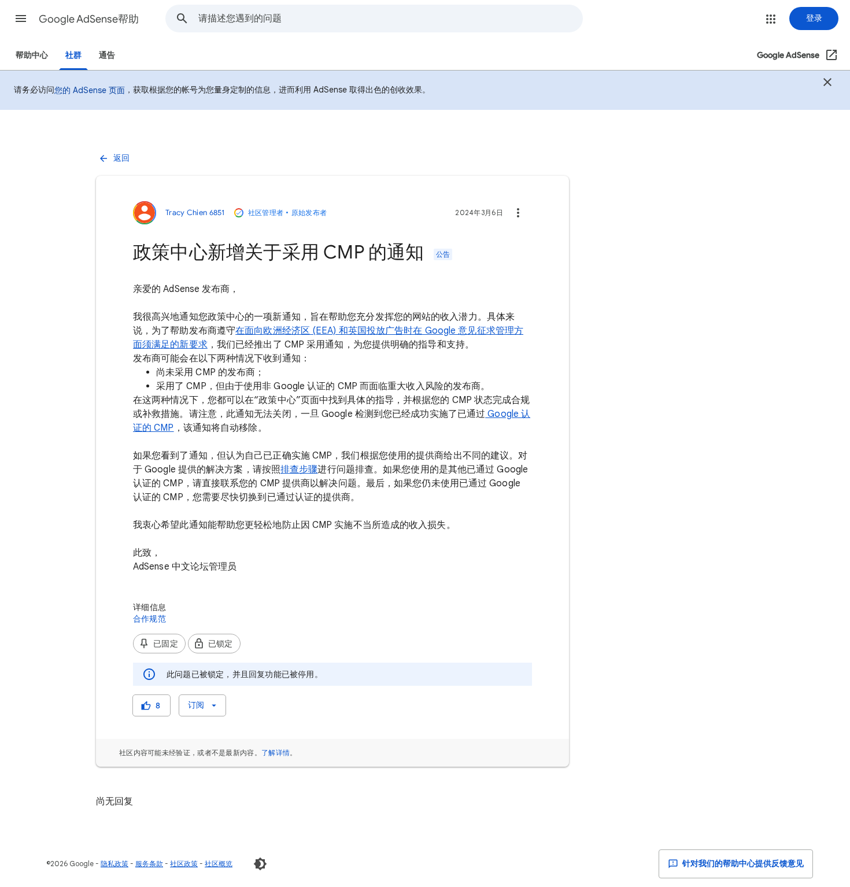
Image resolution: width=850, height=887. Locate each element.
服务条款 (149, 863)
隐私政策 (114, 863)
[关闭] (827, 84)
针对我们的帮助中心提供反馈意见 (742, 863)
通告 (107, 55)
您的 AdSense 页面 (89, 90)
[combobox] (390, 18)
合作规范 (149, 618)
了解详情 (275, 752)
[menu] (202, 705)
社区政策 (184, 863)
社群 (73, 55)
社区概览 (218, 863)
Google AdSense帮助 (89, 19)
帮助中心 (32, 55)
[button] (21, 18)
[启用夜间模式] (260, 864)
